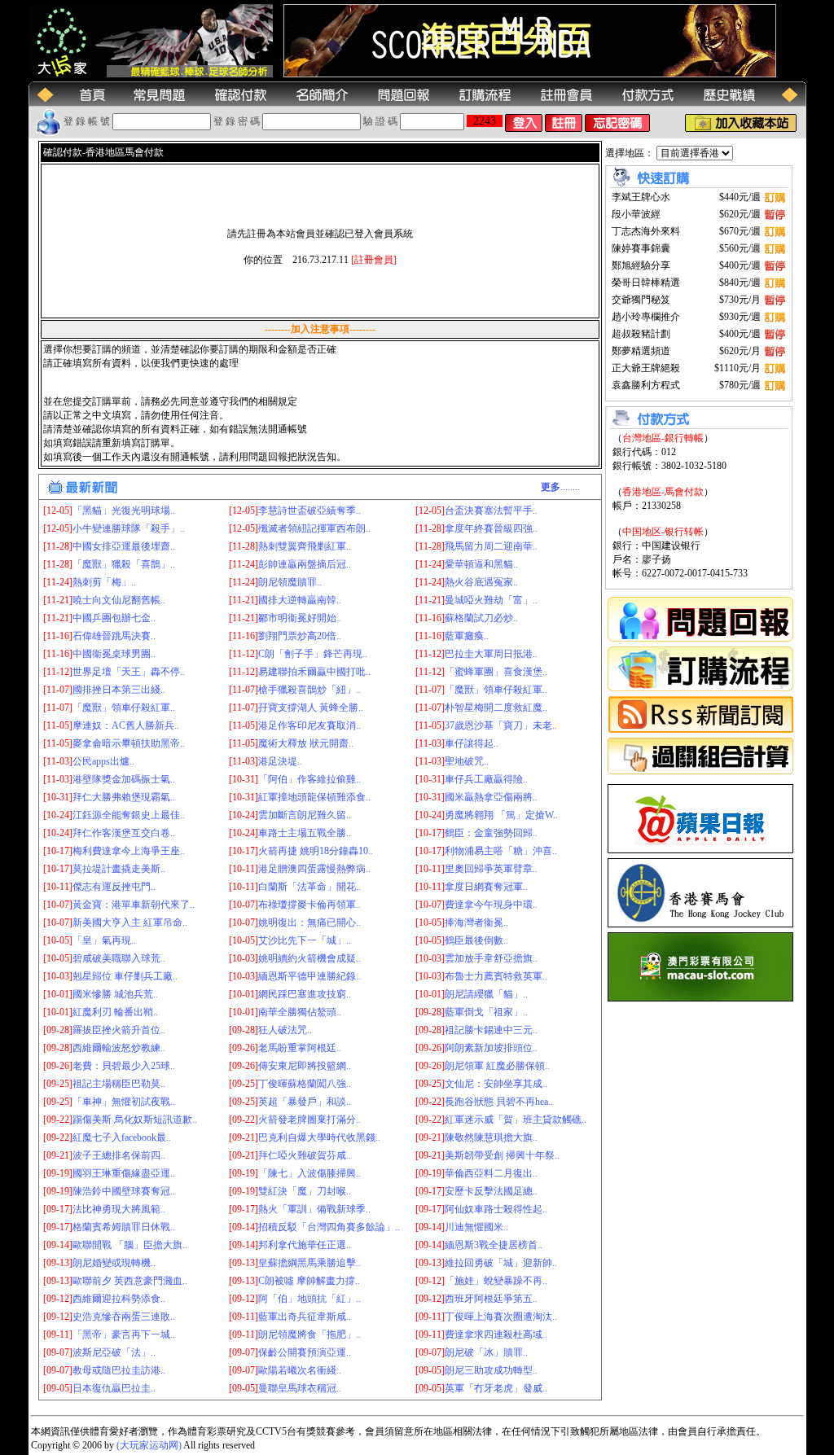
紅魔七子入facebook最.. (121, 1137)
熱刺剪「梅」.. (104, 582)
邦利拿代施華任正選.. (304, 1245)
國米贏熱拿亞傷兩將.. (491, 797)
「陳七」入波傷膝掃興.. (309, 1173)
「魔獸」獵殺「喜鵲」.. (123, 564)
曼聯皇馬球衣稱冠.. (299, 1388)
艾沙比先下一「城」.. (304, 940)
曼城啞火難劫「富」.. (491, 600)
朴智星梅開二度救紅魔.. (496, 707)
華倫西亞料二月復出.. (491, 1173)
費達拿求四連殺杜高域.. (496, 1334)
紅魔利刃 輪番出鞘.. (115, 1012)
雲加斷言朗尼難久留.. (304, 815)
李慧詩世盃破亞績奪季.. (309, 510)
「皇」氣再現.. (104, 940)
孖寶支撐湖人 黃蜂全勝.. (310, 707)
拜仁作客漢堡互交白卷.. (123, 833)
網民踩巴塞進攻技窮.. (304, 994)
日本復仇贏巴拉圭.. (114, 1388)
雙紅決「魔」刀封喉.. (304, 1191)
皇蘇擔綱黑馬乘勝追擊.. (309, 1263)
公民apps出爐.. (103, 761)
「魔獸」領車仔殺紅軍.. (496, 689)
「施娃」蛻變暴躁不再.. (496, 1280)
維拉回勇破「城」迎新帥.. (501, 1263)
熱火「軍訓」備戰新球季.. (314, 1209)
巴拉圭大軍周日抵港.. (491, 654)
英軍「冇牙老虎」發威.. (496, 1388)
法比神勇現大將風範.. (118, 1209)
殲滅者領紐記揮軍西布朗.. (314, 528)
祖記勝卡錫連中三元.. (491, 1030)
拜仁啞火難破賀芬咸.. (304, 1155)
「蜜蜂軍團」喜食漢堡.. (496, 671)
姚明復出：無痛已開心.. (309, 922)
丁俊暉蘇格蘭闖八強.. (304, 1083)
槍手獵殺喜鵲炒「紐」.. (309, 689)
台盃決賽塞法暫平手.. (491, 510)
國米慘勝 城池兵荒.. (115, 994)
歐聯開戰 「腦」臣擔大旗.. (129, 1245)
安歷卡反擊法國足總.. (491, 1191)
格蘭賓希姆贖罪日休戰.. (123, 1227)
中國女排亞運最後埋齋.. (123, 546)
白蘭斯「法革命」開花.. (309, 886)
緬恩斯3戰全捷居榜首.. (493, 1245)
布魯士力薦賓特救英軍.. (496, 976)
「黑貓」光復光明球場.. (123, 510)
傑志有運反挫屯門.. (114, 886)
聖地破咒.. (467, 761)
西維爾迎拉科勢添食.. (118, 1298)
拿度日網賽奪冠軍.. (486, 886)
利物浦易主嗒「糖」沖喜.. (501, 851)
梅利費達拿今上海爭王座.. (128, 851)
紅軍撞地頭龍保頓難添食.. (314, 797)
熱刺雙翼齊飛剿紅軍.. (304, 546)
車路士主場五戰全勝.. (304, 833)
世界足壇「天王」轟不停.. (128, 671)
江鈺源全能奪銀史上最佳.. (128, 815)
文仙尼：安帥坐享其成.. (496, 1083)
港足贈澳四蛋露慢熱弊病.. (314, 868)
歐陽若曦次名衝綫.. (299, 1370)
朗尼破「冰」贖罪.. (486, 1352)
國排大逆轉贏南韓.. (299, 600)
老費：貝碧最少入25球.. (123, 1066)
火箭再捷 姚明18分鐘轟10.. (315, 851)
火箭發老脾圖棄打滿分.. (309, 1119)
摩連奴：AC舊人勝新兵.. (125, 725)
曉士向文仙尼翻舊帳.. (118, 600)
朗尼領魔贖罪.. (290, 582)
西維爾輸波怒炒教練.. (118, 1048)
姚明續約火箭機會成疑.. (309, 958)
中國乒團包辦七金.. (114, 618)
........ (560, 487)
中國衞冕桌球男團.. (114, 654)
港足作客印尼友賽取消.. (309, 725)
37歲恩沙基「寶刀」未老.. (501, 725)
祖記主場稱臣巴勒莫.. (118, 1083)
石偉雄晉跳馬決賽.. (114, 636)
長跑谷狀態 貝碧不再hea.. (499, 1101)
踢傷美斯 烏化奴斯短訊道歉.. (134, 1119)
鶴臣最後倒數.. (476, 940)
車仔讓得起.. (471, 743)
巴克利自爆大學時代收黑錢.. (319, 1137)
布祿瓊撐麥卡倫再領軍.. (309, 904)
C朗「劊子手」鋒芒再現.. (312, 654)
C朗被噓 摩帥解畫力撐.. (309, 1280)
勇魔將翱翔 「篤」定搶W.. (501, 815)
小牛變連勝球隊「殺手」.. (128, 528)
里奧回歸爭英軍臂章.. (491, 868)
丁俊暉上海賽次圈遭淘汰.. (501, 1316)
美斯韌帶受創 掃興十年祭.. (502, 1155)
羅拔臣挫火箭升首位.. (118, 1030)
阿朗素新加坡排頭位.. (491, 1048)
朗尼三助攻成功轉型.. (491, 1370)
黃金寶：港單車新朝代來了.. (133, 904)
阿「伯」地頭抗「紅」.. (309, 1298)
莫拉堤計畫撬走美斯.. (118, 868)
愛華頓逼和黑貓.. (481, 564)
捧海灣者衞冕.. (476, 922)
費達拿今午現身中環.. (491, 904)
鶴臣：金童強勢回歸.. (491, 833)
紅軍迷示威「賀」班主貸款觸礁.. (515, 1119)
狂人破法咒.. (285, 1030)
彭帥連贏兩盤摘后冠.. (304, 564)
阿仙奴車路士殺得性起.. (496, 1209)
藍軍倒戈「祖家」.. (486, 1012)
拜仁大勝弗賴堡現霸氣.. (123, 797)
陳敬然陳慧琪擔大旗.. (491, 1137)
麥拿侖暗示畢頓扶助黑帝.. (128, 743)
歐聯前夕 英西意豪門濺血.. (129, 1280)
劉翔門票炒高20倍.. (299, 636)
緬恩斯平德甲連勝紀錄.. (309, 976)
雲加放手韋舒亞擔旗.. (491, 958)
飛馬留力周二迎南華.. (491, 546)
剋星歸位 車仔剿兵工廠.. (125, 976)
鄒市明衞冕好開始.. (299, 618)
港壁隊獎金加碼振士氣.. (123, 779)
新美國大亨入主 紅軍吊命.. (129, 922)
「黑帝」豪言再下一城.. (123, 1334)
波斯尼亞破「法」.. (114, 1352)
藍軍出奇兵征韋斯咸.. (304, 1316)
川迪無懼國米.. (476, 1227)
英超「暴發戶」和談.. (304, 1101)
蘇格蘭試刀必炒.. (481, 618)
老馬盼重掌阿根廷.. (299, 1048)
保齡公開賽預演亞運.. (304, 1352)
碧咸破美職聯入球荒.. (118, 958)
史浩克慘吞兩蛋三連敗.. (123, 1316)
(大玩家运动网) (149, 1445)
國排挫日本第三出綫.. (118, 689)
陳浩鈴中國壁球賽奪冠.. (123, 1191)
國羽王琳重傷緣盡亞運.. (123, 1173)
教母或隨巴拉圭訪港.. (118, 1370)
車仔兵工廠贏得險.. (486, 779)
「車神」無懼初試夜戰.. (123, 1101)
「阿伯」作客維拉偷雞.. (309, 779)
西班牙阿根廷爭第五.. (491, 1298)
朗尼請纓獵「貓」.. (486, 994)
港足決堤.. (280, 761)
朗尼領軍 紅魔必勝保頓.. (497, 1066)
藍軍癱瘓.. (467, 636)
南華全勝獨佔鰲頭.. (299, 1012)
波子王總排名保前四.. (118, 1155)
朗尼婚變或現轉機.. (114, 1263)
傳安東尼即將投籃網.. (304, 1066)
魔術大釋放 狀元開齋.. (305, 743)
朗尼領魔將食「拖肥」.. (309, 1334)
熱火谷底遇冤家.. (481, 582)
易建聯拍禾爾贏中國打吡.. (314, 671)
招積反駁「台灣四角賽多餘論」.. (329, 1227)
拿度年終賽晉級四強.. (491, 528)
